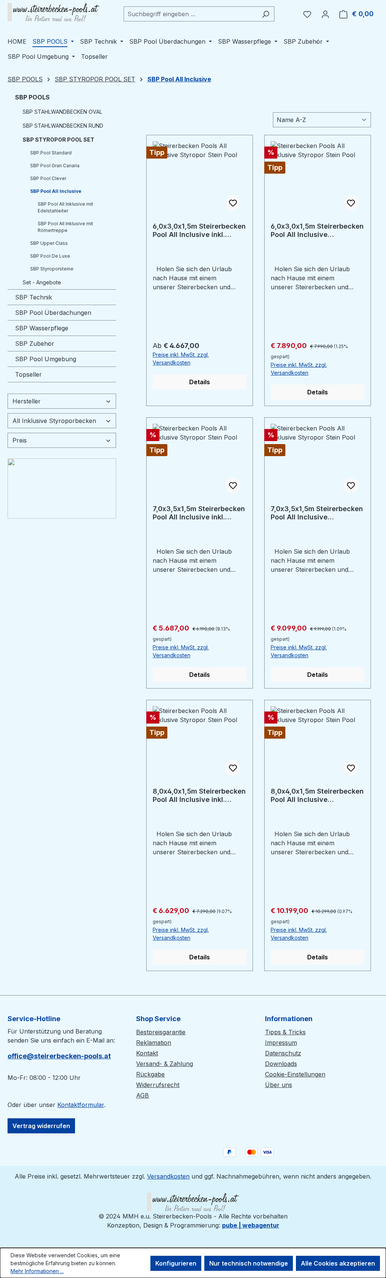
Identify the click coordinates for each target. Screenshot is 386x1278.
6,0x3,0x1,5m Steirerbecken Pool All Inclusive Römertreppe (317, 230)
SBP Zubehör (34, 343)
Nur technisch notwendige (248, 1263)
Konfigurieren (175, 1263)
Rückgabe (150, 1074)
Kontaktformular (80, 1105)
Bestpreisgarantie (160, 1032)
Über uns (278, 1085)
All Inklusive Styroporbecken (54, 420)
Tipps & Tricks (285, 1032)
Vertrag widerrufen (41, 1126)
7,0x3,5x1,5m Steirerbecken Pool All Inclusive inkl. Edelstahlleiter (199, 513)
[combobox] (190, 13)
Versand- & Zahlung (164, 1063)
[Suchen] (265, 13)
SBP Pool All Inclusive (55, 191)
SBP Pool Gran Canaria (55, 165)
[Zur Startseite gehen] (54, 12)
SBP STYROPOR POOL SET (58, 139)
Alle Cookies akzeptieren (338, 1263)
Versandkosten (168, 1176)
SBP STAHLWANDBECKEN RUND (63, 125)
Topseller (28, 374)
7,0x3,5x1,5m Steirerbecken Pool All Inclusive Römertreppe (317, 513)
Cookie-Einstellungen (295, 1074)
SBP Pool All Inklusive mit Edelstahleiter (65, 207)
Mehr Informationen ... (37, 1271)
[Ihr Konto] (325, 13)
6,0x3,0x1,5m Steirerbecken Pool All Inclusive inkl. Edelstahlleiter (199, 230)
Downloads (281, 1063)
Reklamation (153, 1042)
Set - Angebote (42, 282)
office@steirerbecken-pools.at (59, 1056)
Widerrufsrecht (157, 1085)
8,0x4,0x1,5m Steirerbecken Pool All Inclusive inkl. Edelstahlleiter (199, 795)
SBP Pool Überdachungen (53, 312)
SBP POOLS (32, 97)
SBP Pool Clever (48, 178)
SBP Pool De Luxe (50, 256)
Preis (19, 440)
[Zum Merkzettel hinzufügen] (232, 203)
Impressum (281, 1042)
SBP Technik (33, 297)
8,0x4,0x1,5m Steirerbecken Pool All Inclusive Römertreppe (317, 795)
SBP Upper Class (49, 243)
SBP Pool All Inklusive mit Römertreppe (65, 227)
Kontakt (147, 1053)
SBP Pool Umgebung (45, 359)
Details (199, 382)
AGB (142, 1095)
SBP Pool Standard (51, 153)
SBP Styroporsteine (52, 269)
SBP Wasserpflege (41, 328)
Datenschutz (283, 1053)
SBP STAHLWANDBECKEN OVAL (62, 111)
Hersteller (26, 401)
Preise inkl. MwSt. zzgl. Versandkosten (181, 358)
